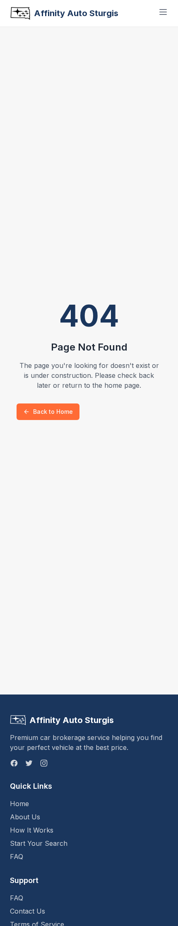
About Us (25, 817)
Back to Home (53, 411)
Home (19, 804)
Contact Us (27, 911)
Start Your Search (38, 843)
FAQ (16, 856)
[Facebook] (14, 763)
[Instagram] (44, 763)
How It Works (31, 830)
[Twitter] (29, 763)
